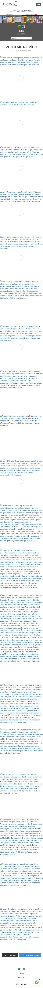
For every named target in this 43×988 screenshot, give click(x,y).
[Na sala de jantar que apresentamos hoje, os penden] (21, 929)
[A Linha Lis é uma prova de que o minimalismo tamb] (21, 616)
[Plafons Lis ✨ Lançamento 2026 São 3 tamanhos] (21, 302)
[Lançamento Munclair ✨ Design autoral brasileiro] (21, 123)
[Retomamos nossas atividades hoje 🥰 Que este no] (21, 437)
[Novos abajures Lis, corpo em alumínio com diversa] (21, 168)
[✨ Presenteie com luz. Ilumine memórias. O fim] (21, 705)
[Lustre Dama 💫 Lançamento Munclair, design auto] (21, 257)
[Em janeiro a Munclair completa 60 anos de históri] (21, 392)
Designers (21, 33)
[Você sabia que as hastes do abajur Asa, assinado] (21, 750)
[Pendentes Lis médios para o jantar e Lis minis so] (21, 78)
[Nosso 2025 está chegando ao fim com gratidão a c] (21, 481)
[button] (37, 982)
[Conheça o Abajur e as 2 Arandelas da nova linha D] (21, 885)
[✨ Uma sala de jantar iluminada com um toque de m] (21, 840)
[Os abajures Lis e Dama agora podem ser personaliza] (21, 526)
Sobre (21, 30)
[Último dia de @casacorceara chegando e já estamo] (21, 661)
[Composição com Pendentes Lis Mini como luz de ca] (21, 571)
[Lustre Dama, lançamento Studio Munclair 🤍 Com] (21, 212)
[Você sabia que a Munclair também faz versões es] (21, 795)
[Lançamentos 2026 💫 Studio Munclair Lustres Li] (21, 347)
